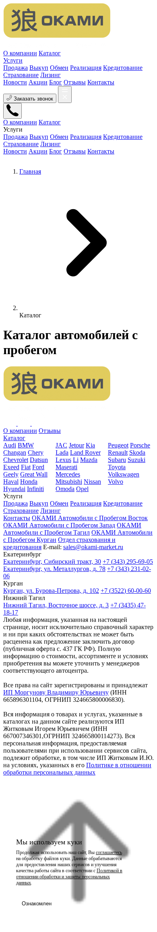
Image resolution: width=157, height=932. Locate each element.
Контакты (100, 82)
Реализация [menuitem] (85, 67)
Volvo (115, 481)
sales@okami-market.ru (93, 547)
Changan (14, 452)
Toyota (117, 467)
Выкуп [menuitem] (38, 67)
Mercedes (68, 474)
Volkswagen (123, 474)
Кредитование (123, 503)
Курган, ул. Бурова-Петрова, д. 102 (51, 590)
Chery (35, 452)
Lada (62, 452)
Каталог (50, 53)
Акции (38, 82)
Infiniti (35, 488)
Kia (90, 445)
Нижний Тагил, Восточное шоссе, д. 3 (56, 605)
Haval (11, 481)
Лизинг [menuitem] (50, 74)
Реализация (85, 503)
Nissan (92, 481)
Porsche (140, 445)
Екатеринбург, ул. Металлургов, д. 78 (54, 568)
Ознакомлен (37, 904)
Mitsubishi (69, 481)
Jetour (76, 445)
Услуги (13, 60)
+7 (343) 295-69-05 (128, 561)
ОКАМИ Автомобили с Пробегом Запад (59, 525)
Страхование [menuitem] (21, 74)
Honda (28, 481)
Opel (82, 488)
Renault (118, 452)
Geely (11, 474)
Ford (38, 467)
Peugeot (118, 445)
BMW (26, 445)
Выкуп (38, 503)
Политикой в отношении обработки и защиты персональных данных (69, 877)
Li (75, 459)
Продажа (15, 503)
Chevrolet (15, 459)
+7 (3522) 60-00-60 (126, 590)
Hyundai (14, 488)
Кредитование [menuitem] (123, 67)
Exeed (11, 467)
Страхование (21, 510)
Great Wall (34, 474)
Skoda (137, 452)
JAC (61, 445)
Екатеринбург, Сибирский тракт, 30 (52, 561)
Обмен (59, 503)
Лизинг (50, 510)
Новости (15, 82)
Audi (9, 445)
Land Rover (85, 452)
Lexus (63, 459)
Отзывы (75, 82)
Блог (55, 82)
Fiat (26, 467)
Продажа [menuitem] (15, 67)
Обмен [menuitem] (59, 67)
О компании (20, 53)
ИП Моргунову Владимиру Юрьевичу (56, 692)
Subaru (117, 459)
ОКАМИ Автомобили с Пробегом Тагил (72, 529)
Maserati (66, 467)
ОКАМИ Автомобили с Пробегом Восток (90, 517)
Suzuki (136, 459)
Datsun (39, 459)
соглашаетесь (109, 852)
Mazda (88, 459)
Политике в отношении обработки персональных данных (77, 769)
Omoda (65, 488)
